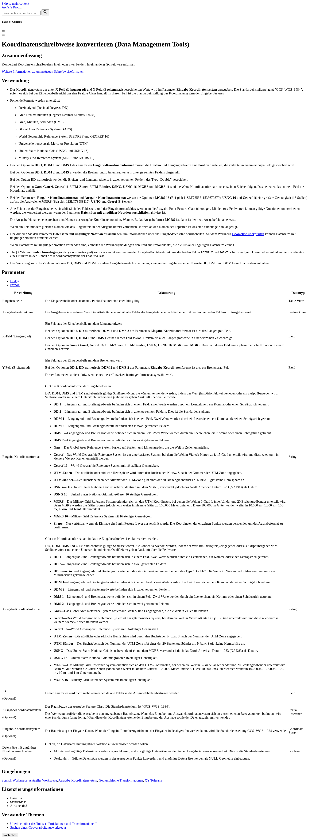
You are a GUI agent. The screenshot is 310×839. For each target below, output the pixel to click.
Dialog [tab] (14, 281)
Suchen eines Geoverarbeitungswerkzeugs (38, 827)
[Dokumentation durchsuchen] (45, 12)
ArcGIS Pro (10, 7)
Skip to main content (15, 3)
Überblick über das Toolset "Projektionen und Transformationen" (53, 823)
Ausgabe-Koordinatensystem (77, 780)
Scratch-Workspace (14, 780)
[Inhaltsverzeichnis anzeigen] (3, 34)
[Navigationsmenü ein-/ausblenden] (20, 8)
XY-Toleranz (153, 780)
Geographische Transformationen (121, 780)
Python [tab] (15, 285)
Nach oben (9, 835)
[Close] (3, 31)
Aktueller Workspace (43, 780)
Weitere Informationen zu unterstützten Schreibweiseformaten (43, 71)
